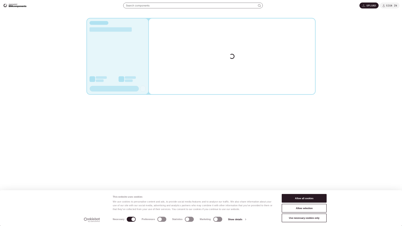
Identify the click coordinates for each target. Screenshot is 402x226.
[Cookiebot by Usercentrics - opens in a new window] (92, 220)
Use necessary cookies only (304, 218)
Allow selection (304, 208)
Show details (235, 219)
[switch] (161, 219)
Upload (371, 5)
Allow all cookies (304, 198)
